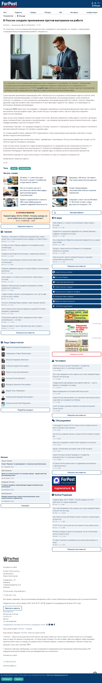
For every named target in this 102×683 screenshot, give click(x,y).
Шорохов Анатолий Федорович (18, 403)
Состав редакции (9, 621)
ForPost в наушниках (64, 306)
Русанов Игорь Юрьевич (15, 378)
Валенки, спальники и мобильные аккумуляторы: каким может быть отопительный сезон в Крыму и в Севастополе (24, 238)
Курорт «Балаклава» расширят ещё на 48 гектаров (72, 449)
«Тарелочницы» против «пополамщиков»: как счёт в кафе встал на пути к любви (24, 295)
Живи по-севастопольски (65, 301)
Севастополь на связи (63, 272)
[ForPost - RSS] (47, 625)
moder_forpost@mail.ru (17, 591)
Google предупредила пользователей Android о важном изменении (82, 190)
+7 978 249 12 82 (9, 595)
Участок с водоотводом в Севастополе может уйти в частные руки (22, 261)
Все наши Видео (61, 277)
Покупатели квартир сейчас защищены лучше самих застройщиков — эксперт (22, 318)
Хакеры (33, 12)
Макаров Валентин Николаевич (18, 384)
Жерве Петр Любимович (15, 391)
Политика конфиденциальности (57, 675)
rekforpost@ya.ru (9, 666)
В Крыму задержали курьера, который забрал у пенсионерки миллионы (25, 269)
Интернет (74, 12)
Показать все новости (25, 333)
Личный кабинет (77, 213)
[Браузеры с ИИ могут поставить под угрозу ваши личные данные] (59, 180)
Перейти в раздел (25, 410)
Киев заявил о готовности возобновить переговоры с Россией (23, 278)
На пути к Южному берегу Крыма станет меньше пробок (23, 303)
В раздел (25, 506)
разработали (42, 88)
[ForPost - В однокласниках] (54, 625)
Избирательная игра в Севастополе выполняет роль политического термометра (20, 497)
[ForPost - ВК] (49, 625)
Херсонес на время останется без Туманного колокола (74, 442)
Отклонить (7, 679)
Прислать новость (25, 226)
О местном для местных (64, 282)
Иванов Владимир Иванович (17, 360)
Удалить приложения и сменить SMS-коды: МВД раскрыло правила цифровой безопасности (33, 202)
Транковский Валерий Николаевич (19, 397)
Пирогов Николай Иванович (17, 372)
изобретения (92, 12)
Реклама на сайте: (10, 655)
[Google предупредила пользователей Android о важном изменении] (59, 191)
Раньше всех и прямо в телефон (67, 292)
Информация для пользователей (80, 599)
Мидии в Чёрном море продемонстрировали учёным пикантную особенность (22, 286)
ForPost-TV (7, 616)
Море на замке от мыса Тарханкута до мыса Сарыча (22, 326)
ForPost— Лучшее (25, 629)
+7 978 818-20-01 (9, 662)
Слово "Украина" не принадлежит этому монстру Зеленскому (24, 464)
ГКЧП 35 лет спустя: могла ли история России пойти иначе (75, 525)
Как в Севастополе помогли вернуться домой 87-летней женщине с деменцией (23, 310)
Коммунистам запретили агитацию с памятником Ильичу (24, 254)
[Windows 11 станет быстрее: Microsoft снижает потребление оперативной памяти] (10, 180)
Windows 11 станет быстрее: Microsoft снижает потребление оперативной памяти (33, 179)
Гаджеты (18, 12)
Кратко (6, 619)
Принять (19, 679)
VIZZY (15, 109)
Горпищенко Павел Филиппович (18, 353)
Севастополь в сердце (64, 287)
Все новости (8, 612)
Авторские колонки (10, 614)
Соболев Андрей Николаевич (17, 366)
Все (5, 12)
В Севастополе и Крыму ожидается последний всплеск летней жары (23, 246)
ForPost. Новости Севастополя (33, 633)
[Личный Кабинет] (92, 3)
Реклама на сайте (10, 567)
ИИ (60, 12)
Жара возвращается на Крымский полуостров (70, 391)
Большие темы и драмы (64, 296)
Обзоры (48, 12)
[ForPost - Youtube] (52, 625)
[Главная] (9, 3)
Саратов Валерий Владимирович (19, 347)
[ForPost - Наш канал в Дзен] (55, 625)
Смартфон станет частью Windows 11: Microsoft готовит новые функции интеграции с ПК (83, 202)
